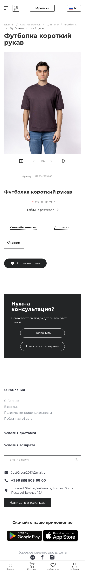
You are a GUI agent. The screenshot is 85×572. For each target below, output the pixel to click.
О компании (14, 390)
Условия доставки (20, 433)
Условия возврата (19, 445)
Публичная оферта (18, 418)
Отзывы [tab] (14, 242)
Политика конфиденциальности (28, 413)
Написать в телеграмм (42, 346)
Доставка (61, 227)
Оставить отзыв (28, 263)
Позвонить (43, 333)
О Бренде (11, 401)
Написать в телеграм (27, 503)
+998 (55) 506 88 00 (28, 480)
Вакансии (11, 407)
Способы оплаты (23, 227)
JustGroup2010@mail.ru (28, 472)
